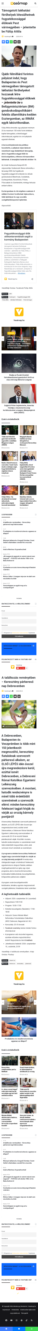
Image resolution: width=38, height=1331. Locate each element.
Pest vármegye (28, 300)
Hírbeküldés (15, 1310)
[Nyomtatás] (19, 41)
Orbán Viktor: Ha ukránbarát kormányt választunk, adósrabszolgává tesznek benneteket (9, 501)
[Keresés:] (35, 4)
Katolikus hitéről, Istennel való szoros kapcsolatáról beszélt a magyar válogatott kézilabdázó (28, 501)
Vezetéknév (5, 618)
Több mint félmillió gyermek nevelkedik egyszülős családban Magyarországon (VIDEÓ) (9, 441)
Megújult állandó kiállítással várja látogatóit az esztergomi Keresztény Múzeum (28, 441)
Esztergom (13, 297)
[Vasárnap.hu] (19, 3)
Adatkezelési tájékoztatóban (20, 632)
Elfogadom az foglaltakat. (19, 632)
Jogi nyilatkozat (15, 1313)
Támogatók (24, 1313)
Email (3, 611)
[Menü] (3, 4)
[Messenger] (7, 41)
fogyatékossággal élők (24, 297)
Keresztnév (5, 625)
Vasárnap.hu (8, 36)
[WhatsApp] (11, 41)
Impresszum (6, 1310)
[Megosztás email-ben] (15, 41)
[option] (19, 338)
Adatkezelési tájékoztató (28, 1310)
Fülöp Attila (5, 300)
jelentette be (12, 102)
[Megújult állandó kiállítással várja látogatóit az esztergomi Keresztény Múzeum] (28, 430)
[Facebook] (3, 41)
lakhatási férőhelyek (16, 300)
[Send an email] (12, 36)
